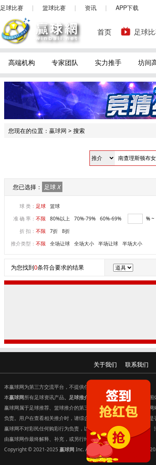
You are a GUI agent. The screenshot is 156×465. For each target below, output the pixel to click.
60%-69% (110, 218)
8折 (66, 231)
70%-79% (85, 218)
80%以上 (60, 218)
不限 (41, 218)
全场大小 (84, 243)
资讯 (91, 7)
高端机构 (21, 62)
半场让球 (108, 243)
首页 (104, 31)
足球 (52, 187)
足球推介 (79, 397)
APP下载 (127, 7)
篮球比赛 (54, 7)
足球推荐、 (41, 407)
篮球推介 (64, 407)
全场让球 (60, 243)
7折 (54, 231)
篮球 (55, 206)
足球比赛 (11, 7)
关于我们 (105, 364)
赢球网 (58, 131)
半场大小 (132, 243)
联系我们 (137, 364)
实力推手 (108, 62)
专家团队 (65, 62)
